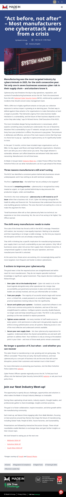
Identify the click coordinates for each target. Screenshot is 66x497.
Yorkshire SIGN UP (14, 444)
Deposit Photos (32, 456)
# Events (7, 465)
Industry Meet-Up (29, 161)
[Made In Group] (11, 7)
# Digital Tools (38, 465)
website (20, 369)
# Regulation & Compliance (22, 465)
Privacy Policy (22, 494)
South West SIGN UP (14, 448)
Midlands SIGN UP (14, 440)
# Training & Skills (51, 465)
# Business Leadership (12, 469)
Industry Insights (33, 44)
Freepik (20, 456)
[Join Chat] (61, 492)
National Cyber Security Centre (25, 98)
